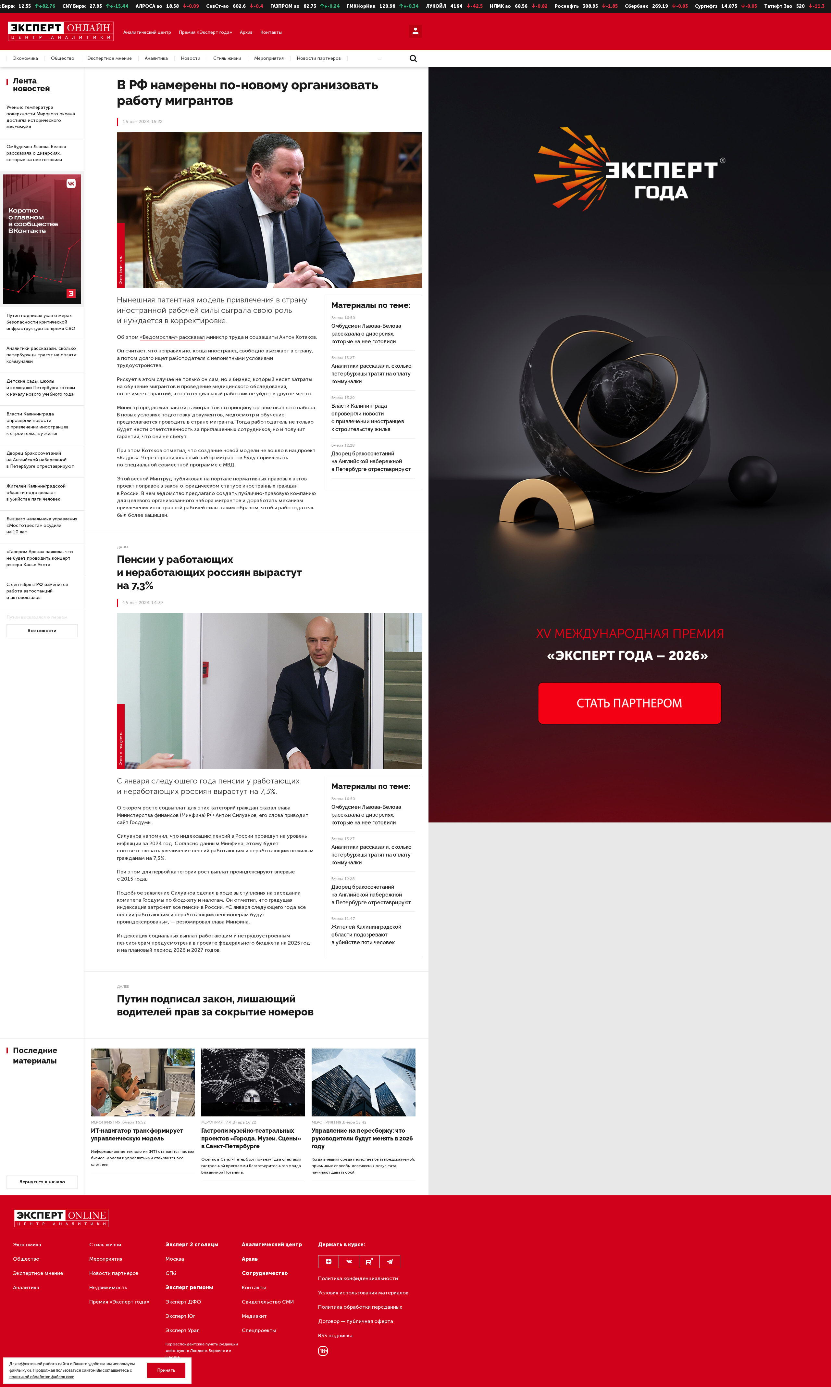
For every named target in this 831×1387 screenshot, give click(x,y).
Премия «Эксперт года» (205, 32)
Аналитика (156, 58)
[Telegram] (389, 1261)
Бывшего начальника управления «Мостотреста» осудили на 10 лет (41, 525)
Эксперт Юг (180, 1316)
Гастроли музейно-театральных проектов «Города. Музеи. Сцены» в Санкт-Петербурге (251, 1138)
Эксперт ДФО (183, 1302)
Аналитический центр (147, 32)
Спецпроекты (259, 1330)
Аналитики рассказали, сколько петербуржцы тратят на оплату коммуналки (41, 355)
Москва (175, 1259)
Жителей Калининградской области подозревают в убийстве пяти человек (36, 492)
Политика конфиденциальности (358, 1278)
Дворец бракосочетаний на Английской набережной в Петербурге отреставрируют (40, 460)
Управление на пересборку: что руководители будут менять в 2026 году (362, 1138)
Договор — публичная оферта (355, 1321)
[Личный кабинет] (415, 31)
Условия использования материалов (363, 1293)
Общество (62, 58)
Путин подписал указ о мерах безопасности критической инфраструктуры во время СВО (40, 322)
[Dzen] (328, 1261)
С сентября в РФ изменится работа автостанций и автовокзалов (37, 591)
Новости (190, 58)
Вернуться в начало (42, 1182)
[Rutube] (369, 1261)
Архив (246, 32)
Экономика (25, 58)
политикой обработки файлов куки (41, 1377)
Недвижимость (108, 1287)
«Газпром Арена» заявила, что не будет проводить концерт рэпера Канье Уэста (39, 558)
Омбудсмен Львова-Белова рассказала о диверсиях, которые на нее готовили (36, 153)
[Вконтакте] (349, 1261)
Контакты (271, 32)
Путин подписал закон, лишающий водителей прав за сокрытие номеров (215, 1005)
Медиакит (254, 1316)
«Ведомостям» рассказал (172, 337)
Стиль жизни (227, 58)
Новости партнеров (319, 58)
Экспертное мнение (109, 58)
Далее (123, 547)
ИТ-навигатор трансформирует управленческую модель (137, 1134)
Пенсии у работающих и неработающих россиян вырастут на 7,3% (209, 572)
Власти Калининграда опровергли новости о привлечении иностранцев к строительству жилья (37, 423)
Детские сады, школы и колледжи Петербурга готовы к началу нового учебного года (40, 387)
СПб (171, 1273)
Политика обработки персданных (360, 1307)
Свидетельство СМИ (268, 1302)
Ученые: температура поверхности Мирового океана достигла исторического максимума (40, 117)
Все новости (42, 630)
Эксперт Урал (183, 1330)
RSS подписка (335, 1335)
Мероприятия (269, 58)
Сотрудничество (265, 1273)
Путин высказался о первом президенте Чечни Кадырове (38, 621)
